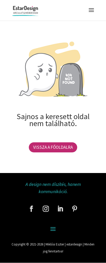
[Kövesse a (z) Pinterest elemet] (74, 209)
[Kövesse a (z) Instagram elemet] (46, 209)
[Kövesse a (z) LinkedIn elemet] (60, 209)
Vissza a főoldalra (53, 147)
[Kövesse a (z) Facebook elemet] (31, 209)
